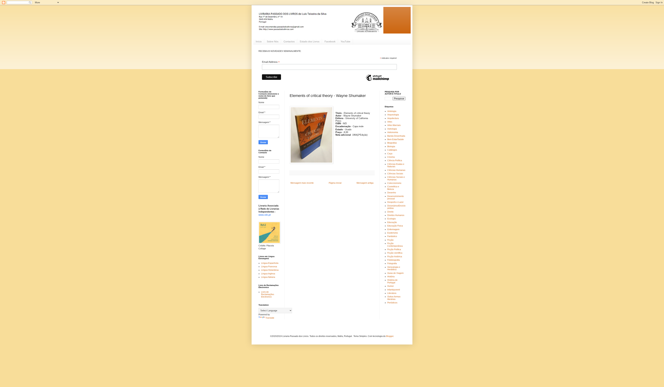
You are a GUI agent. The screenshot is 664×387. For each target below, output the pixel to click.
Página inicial (335, 183)
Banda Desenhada (396, 136)
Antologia (391, 111)
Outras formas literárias (393, 297)
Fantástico (392, 236)
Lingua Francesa (269, 266)
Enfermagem (393, 229)
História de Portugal (392, 281)
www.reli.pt (265, 215)
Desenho (391, 192)
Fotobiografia (393, 260)
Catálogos (392, 150)
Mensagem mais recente (302, 183)
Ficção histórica (394, 256)
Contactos (289, 41)
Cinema (391, 157)
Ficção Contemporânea (395, 244)
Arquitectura (393, 118)
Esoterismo (392, 233)
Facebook (330, 41)
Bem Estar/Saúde (395, 139)
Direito (390, 212)
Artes (389, 122)
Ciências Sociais (395, 173)
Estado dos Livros (309, 41)
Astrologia (392, 129)
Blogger (389, 336)
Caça (389, 153)
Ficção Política (394, 249)
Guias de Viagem (395, 273)
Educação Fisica (395, 226)
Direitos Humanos (395, 215)
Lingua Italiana (268, 277)
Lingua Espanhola (269, 263)
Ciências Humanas (396, 170)
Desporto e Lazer (395, 202)
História (391, 276)
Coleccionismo (394, 183)
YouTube (345, 41)
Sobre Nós (272, 41)
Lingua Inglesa (268, 273)
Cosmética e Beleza (393, 187)
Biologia (391, 146)
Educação (392, 222)
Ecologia (391, 219)
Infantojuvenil (393, 290)
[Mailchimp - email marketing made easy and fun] (377, 80)
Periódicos (392, 302)
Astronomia (392, 132)
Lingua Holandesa (270, 270)
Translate (269, 318)
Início (259, 41)
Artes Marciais (394, 125)
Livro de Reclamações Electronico (267, 294)
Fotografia (392, 263)
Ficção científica (394, 253)
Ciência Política (394, 160)
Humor (390, 286)
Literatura (391, 293)
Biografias (392, 143)
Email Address (271, 62)
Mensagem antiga (365, 183)
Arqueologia (393, 115)
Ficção (390, 240)
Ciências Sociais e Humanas (396, 178)
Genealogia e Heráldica (393, 268)
